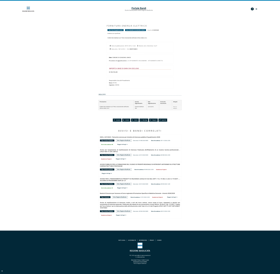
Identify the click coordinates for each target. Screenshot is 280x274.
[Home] (28, 9)
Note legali (133, 260)
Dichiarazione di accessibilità (140, 261)
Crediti (143, 260)
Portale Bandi (138, 8)
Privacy (139, 260)
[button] (256, 9)
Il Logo (147, 260)
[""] (252, 9)
